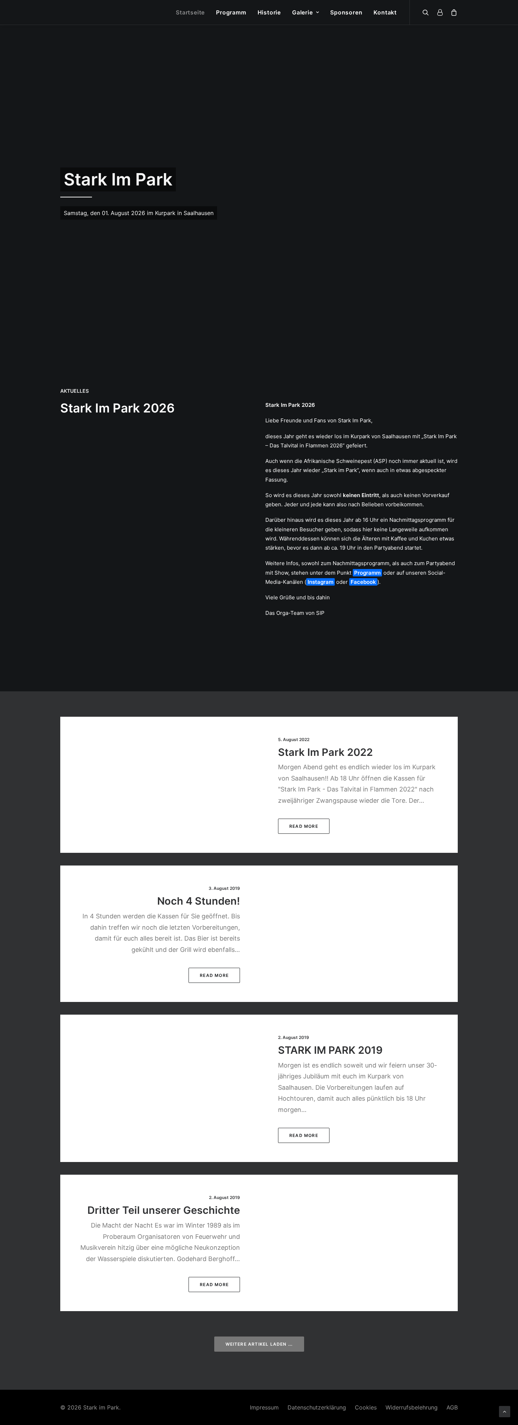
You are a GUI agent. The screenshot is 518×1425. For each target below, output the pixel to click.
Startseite (190, 12)
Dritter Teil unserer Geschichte (163, 1210)
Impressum (264, 1407)
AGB (452, 1407)
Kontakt (385, 12)
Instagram (320, 582)
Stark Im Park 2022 (325, 752)
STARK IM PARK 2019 (330, 1050)
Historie (269, 12)
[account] (439, 12)
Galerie (302, 12)
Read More (303, 826)
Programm (231, 12)
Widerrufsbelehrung (412, 1407)
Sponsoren (346, 12)
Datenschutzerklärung (317, 1407)
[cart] (453, 12)
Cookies (366, 1407)
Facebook (363, 582)
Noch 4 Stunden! (198, 901)
